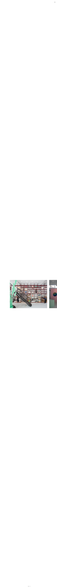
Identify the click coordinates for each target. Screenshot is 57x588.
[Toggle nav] (54, 2)
